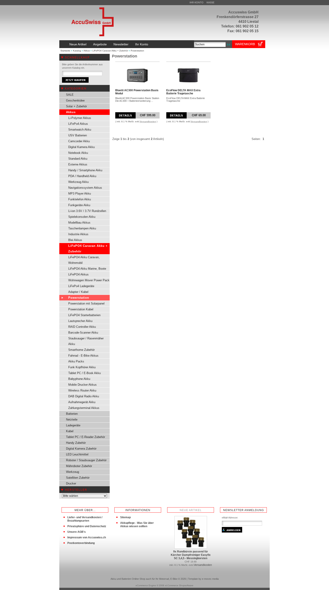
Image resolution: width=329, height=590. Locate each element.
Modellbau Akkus (79, 222)
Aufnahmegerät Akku (81, 402)
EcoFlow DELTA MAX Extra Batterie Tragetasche (183, 92)
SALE (70, 94)
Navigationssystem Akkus (85, 187)
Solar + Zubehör (76, 106)
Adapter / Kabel (78, 292)
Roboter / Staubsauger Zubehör (86, 460)
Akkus (86, 50)
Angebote (100, 44)
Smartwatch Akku (79, 129)
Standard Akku (77, 158)
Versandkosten (148, 121)
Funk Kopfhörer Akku (82, 367)
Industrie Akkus (78, 234)
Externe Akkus (77, 164)
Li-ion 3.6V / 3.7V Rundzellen (87, 211)
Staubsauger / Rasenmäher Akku (86, 341)
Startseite (65, 50)
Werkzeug (72, 472)
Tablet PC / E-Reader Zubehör (85, 437)
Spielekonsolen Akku (81, 216)
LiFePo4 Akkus (78, 123)
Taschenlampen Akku (82, 228)
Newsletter (120, 44)
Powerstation (137, 50)
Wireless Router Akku (82, 390)
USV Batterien (77, 135)
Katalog (77, 50)
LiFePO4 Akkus (78, 274)
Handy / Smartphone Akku (85, 170)
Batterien (72, 413)
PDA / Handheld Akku (82, 176)
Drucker (71, 483)
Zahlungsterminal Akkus (83, 408)
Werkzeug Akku (78, 182)
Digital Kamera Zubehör (81, 448)
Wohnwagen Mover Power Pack (88, 280)
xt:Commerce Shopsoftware (179, 585)
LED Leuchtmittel (77, 454)
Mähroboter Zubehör (79, 466)
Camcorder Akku (79, 141)
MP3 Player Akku (79, 193)
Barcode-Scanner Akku (83, 332)
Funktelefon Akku (79, 199)
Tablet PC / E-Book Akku (84, 373)
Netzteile (71, 419)
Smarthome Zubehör (81, 349)
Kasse (210, 2)
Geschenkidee (75, 100)
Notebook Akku (78, 152)
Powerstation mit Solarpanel (86, 303)
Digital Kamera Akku (81, 147)
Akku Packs (76, 361)
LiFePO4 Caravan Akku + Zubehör (110, 50)
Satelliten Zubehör (78, 477)
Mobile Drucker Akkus (82, 384)
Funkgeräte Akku (79, 205)
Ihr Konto (196, 2)
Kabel (69, 431)
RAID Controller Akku (82, 326)
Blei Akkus (75, 240)
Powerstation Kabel (80, 309)
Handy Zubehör (76, 442)
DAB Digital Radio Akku (83, 396)
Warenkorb (245, 44)
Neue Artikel (77, 44)
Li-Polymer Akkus (79, 118)
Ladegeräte (73, 425)
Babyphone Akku (79, 379)
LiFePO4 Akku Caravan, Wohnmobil (84, 260)
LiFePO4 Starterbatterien (84, 315)
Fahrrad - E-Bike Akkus (83, 355)
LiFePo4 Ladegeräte (81, 286)
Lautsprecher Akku (80, 321)
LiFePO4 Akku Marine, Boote (87, 268)
